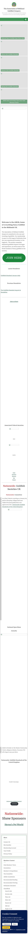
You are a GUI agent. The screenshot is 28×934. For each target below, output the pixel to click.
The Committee (8, 874)
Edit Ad (7, 906)
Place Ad (7, 897)
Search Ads (8, 891)
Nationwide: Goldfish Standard (14, 801)
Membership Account (10, 848)
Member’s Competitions (10, 871)
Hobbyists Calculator (10, 885)
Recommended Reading (10, 879)
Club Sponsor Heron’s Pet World (14, 476)
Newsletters (7, 868)
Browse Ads (8, 894)
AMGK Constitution (9, 877)
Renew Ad (8, 903)
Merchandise (7, 845)
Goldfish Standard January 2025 (10, 275)
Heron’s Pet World (14, 824)
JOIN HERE (14, 257)
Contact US (7, 842)
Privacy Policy (8, 854)
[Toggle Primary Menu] (25, 19)
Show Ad (7, 900)
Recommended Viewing (10, 882)
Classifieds (7, 888)
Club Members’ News (10, 865)
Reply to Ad (8, 908)
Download (14, 803)
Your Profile (7, 851)
